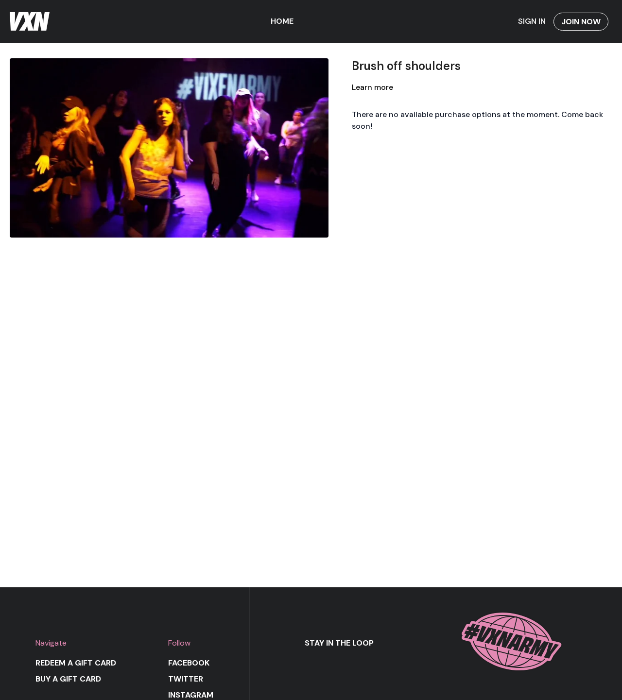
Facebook (188, 663)
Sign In (532, 21)
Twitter (185, 679)
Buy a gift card (68, 679)
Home (282, 21)
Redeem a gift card (75, 663)
